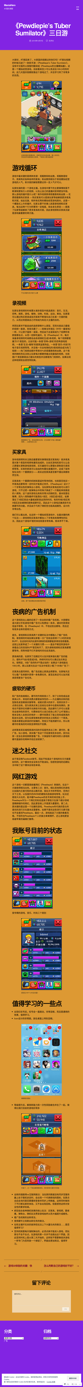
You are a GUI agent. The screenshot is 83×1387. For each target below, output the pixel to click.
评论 (65, 1309)
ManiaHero (9, 5)
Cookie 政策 (51, 1382)
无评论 (51, 41)
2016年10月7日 (37, 41)
